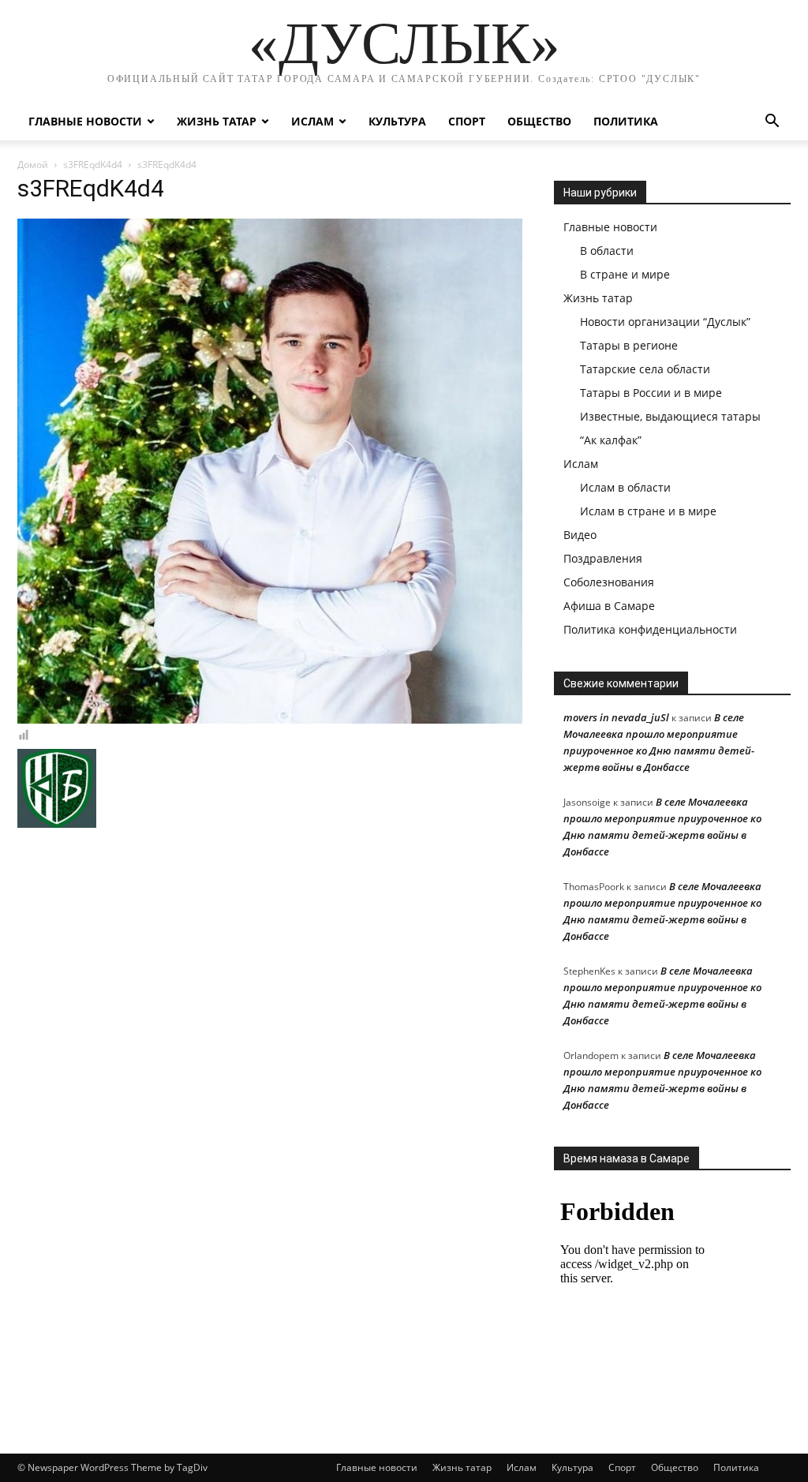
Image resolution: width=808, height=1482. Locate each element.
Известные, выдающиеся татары (670, 416)
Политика (625, 121)
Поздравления (602, 558)
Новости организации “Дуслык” (665, 321)
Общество (539, 121)
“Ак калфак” (611, 439)
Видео (580, 534)
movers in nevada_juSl (616, 717)
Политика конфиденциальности (650, 629)
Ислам (312, 121)
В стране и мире (625, 274)
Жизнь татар (216, 121)
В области (607, 250)
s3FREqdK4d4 (92, 164)
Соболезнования (608, 581)
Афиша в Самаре (609, 605)
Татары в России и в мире (651, 392)
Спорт (466, 121)
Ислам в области (625, 487)
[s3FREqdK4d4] (269, 719)
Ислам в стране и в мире (648, 510)
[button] (772, 122)
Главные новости (85, 121)
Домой (32, 164)
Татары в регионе (629, 345)
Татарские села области (645, 368)
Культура (397, 121)
